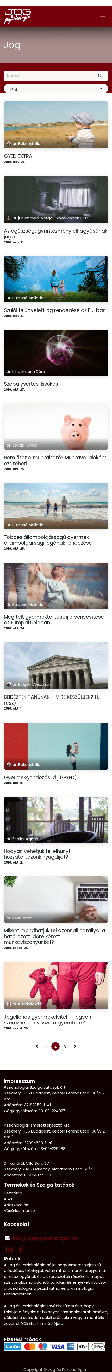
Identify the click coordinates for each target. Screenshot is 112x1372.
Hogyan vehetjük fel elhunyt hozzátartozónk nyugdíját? (37, 854)
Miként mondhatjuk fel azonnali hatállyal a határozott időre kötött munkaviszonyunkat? (54, 937)
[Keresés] (100, 76)
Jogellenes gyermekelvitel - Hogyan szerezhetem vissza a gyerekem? (47, 1020)
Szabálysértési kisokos (31, 384)
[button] (56, 89)
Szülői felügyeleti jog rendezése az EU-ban (55, 311)
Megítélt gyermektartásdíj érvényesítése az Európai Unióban (54, 620)
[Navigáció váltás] (102, 16)
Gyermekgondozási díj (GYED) (40, 778)
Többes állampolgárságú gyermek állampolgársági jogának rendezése (48, 540)
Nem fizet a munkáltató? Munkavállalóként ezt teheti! (55, 461)
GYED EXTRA (18, 157)
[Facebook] (20, 1250)
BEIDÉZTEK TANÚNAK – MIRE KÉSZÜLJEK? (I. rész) (51, 700)
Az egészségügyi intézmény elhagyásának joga (55, 234)
